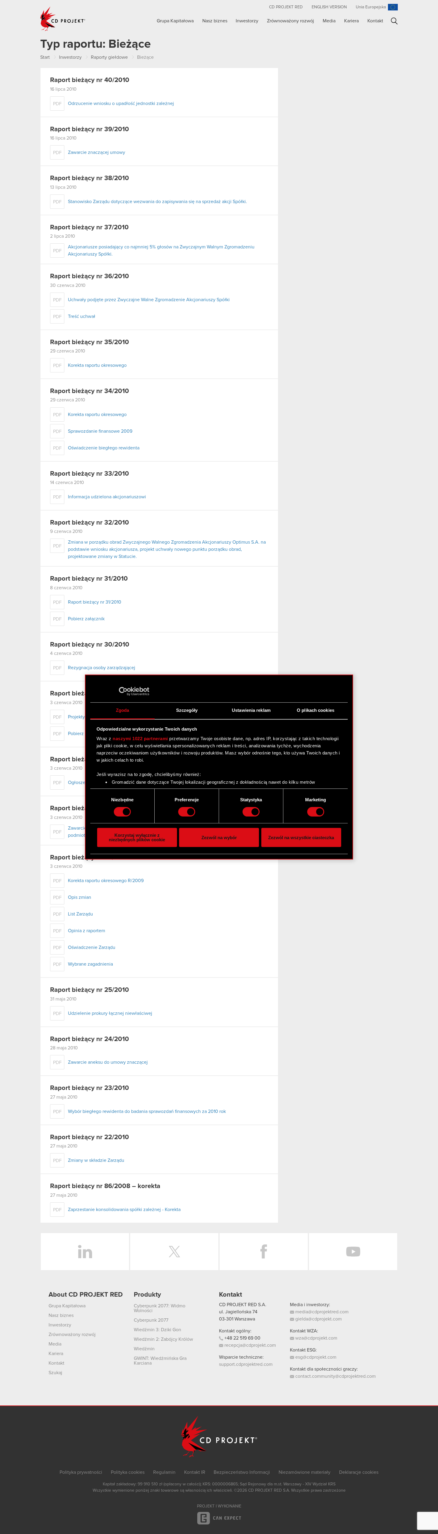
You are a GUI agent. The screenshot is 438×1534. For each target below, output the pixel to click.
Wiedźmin (144, 1348)
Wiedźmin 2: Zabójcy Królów (163, 1339)
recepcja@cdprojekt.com (249, 1345)
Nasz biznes (214, 20)
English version (329, 7)
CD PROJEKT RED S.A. (242, 1304)
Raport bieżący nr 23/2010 (89, 1088)
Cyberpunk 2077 (151, 1320)
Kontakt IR (194, 1472)
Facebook (264, 1251)
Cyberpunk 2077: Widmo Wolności (159, 1308)
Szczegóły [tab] (187, 710)
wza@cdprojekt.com (315, 1338)
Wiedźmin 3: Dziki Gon (157, 1329)
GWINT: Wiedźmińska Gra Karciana (160, 1361)
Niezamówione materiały (304, 1472)
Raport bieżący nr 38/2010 (89, 178)
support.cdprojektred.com (246, 1364)
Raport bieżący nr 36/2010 (89, 276)
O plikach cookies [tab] (315, 710)
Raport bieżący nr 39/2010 (89, 129)
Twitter (174, 1251)
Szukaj (394, 21)
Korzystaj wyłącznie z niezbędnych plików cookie (137, 837)
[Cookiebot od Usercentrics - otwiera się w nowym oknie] (123, 691)
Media (329, 20)
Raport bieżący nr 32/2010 (89, 522)
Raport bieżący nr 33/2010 (89, 474)
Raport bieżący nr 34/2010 (89, 391)
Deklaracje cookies (358, 1472)
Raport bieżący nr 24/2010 (89, 1039)
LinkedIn (85, 1251)
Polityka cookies (128, 1472)
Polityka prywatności (81, 1472)
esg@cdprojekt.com (315, 1357)
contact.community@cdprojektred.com (335, 1376)
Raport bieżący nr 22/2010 (89, 1137)
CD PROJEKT (63, 19)
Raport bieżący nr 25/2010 (89, 990)
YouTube (353, 1251)
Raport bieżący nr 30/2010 (89, 644)
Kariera (351, 20)
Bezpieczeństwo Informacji (242, 1472)
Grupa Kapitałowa (175, 20)
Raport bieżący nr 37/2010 (89, 227)
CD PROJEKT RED (286, 7)
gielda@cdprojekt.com (318, 1319)
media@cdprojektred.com (321, 1311)
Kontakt (375, 20)
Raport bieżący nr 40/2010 (89, 80)
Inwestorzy (247, 20)
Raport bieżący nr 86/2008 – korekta (105, 1186)
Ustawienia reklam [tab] (251, 710)
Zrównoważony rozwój (290, 20)
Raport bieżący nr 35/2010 (89, 342)
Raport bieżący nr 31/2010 (89, 579)
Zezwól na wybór (219, 837)
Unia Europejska (371, 7)
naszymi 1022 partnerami (140, 738)
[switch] (186, 812)
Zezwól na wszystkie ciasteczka (301, 837)
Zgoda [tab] (122, 710)
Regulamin (164, 1472)
